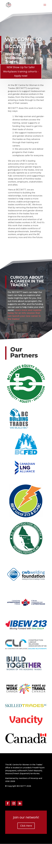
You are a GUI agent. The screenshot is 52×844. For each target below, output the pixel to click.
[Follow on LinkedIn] (19, 803)
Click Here (26, 825)
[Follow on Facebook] (7, 803)
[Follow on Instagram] (13, 803)
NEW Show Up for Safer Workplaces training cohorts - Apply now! (20, 71)
